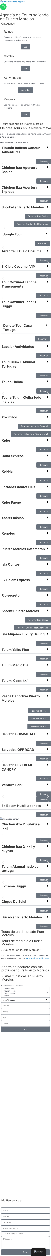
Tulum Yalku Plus (15, 650)
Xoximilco (9, 417)
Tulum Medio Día (15, 665)
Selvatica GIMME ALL (19, 734)
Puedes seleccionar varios (12, 985)
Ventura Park (12, 785)
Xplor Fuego (11, 502)
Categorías (8, 23)
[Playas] (25, 995)
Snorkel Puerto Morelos (20, 611)
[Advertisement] (25, 1153)
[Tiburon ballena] (25, 991)
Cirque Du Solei (14, 902)
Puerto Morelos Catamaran (23, 549)
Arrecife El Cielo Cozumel (22, 251)
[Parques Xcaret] (25, 993)
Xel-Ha (7, 471)
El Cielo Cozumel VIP (18, 267)
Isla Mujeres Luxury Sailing (23, 634)
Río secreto (10, 595)
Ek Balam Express (16, 580)
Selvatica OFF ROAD (18, 750)
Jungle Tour (12, 234)
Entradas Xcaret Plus (18, 487)
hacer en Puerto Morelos (37, 958)
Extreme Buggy (14, 886)
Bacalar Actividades (18, 347)
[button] (3, 144)
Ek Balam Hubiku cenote (21, 806)
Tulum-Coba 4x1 (15, 681)
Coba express (13, 456)
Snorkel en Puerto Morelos (23, 207)
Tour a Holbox (13, 382)
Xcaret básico (13, 518)
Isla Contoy (11, 564)
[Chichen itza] (25, 989)
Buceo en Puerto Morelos (22, 917)
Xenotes (8, 533)
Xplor (6, 440)
